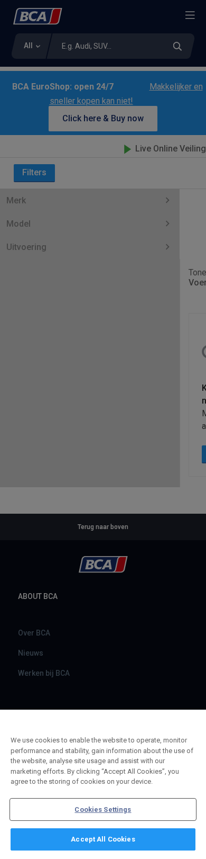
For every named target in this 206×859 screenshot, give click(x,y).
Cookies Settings (102, 809)
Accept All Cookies (103, 839)
